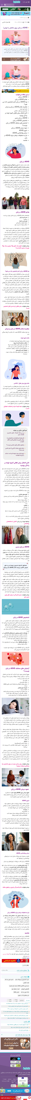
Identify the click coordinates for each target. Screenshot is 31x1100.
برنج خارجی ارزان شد (23, 1030)
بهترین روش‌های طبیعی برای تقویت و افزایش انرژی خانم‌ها (16, 1015)
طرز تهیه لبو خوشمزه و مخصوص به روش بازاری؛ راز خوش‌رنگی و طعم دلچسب (15, 440)
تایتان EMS (16, 992)
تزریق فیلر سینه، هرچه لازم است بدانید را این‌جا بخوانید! (14, 454)
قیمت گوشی (26, 983)
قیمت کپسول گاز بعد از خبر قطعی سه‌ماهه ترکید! (17, 1025)
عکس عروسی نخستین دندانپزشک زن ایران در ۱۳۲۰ (18, 1009)
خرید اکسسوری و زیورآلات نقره (22, 980)
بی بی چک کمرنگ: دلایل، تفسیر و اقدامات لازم (15, 434)
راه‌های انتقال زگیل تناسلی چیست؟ (15, 445)
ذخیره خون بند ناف (9, 980)
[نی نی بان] (16, 2)
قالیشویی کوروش (25, 989)
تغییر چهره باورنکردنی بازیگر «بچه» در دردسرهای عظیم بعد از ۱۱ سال (15, 1012)
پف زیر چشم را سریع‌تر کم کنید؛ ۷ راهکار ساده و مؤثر (18, 1018)
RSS (13, 1083)
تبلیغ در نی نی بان (5, 1081)
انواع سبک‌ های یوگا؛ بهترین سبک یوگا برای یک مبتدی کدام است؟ (15, 247)
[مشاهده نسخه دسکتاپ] (2, 5)
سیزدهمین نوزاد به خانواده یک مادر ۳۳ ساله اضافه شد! (17, 1003)
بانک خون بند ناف (25, 992)
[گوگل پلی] (15, 1062)
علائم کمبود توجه (23, 109)
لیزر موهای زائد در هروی (23, 995)
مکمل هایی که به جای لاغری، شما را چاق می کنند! (18, 1006)
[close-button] (16, 1076)
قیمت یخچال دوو (15, 989)
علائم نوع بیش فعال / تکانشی (20, 111)
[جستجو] (5, 5)
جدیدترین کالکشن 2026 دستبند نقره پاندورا (19, 986)
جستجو (9, 1079)
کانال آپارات (13, 1081)
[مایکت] (15, 1058)
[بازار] (15, 1065)
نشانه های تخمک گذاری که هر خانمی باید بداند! (14, 449)
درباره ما (5, 1079)
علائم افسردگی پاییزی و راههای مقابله (12, 887)
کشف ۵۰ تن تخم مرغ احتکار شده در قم (19, 1027)
